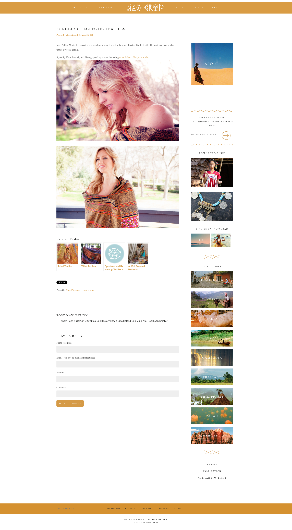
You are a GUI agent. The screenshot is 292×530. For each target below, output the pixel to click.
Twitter (219, 508)
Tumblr (227, 508)
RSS (236, 508)
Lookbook (148, 508)
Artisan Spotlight (212, 478)
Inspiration (212, 471)
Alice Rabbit (125, 57)
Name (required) (64, 343)
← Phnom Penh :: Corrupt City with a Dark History (83, 320)
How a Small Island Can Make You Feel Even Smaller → (140, 320)
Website (60, 372)
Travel (212, 464)
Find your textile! (140, 57)
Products (79, 7)
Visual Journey (207, 7)
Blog (180, 7)
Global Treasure (73, 290)
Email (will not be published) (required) (75, 357)
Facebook (211, 508)
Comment (61, 387)
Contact (180, 508)
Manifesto (107, 7)
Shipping (164, 508)
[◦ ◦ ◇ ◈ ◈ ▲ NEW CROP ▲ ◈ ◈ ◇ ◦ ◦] (145, 7)
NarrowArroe (151, 523)
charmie (70, 35)
